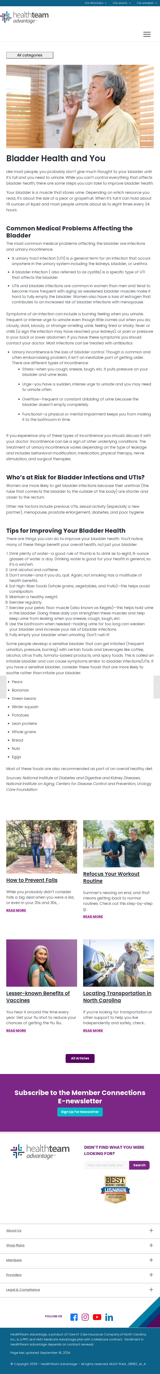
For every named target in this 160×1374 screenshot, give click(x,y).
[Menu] (80, 34)
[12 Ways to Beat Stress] (157, 687)
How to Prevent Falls (32, 880)
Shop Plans (15, 1245)
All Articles (80, 1058)
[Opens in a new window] (74, 1317)
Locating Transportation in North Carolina (117, 997)
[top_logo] (24, 17)
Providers (14, 1275)
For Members (145, 3)
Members (14, 1260)
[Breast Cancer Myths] (3, 687)
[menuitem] (96, 3)
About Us (13, 1230)
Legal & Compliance (23, 1289)
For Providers (94, 3)
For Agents (120, 3)
